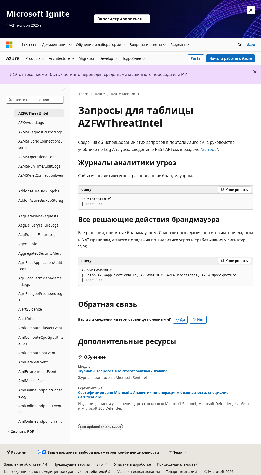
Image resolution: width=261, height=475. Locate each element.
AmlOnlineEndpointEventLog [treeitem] (40, 408)
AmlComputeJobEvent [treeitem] (36, 352)
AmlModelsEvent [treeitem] (32, 380)
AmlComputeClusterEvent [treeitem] (40, 327)
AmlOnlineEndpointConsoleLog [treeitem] (40, 393)
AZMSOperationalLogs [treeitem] (37, 156)
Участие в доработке (132, 464)
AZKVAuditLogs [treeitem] (31, 122)
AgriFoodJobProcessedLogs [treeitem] (40, 296)
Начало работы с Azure (230, 58)
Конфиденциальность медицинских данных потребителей (55, 471)
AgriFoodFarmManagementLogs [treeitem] (40, 281)
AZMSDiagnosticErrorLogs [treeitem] (40, 131)
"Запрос (208, 149)
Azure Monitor (123, 93)
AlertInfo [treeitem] (25, 318)
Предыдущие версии (71, 464)
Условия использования (138, 471)
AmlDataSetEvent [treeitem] (33, 362)
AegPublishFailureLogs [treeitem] (37, 234)
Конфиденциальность (176, 464)
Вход (251, 44)
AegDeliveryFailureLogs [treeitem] (38, 225)
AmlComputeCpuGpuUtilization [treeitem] (40, 340)
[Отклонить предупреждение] (251, 10)
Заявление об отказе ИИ (25, 464)
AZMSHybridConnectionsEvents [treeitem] (40, 144)
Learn (83, 93)
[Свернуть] (63, 90)
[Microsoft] (9, 44)
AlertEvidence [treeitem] (30, 309)
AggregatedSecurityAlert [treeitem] (39, 253)
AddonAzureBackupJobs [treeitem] (38, 190)
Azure (100, 93)
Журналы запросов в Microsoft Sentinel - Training (123, 371)
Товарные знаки (180, 471)
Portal (196, 58)
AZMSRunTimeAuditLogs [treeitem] (39, 166)
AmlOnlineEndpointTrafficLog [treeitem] (40, 424)
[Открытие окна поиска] (239, 44)
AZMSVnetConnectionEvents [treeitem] (40, 178)
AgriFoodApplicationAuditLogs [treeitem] (40, 265)
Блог (100, 464)
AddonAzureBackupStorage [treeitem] (40, 203)
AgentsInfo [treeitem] (27, 243)
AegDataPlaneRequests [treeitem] (38, 215)
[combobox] (35, 100)
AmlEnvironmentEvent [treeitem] (37, 371)
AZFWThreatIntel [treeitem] (33, 113)
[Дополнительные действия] (248, 94)
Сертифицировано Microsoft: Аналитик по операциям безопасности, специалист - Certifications (155, 394)
